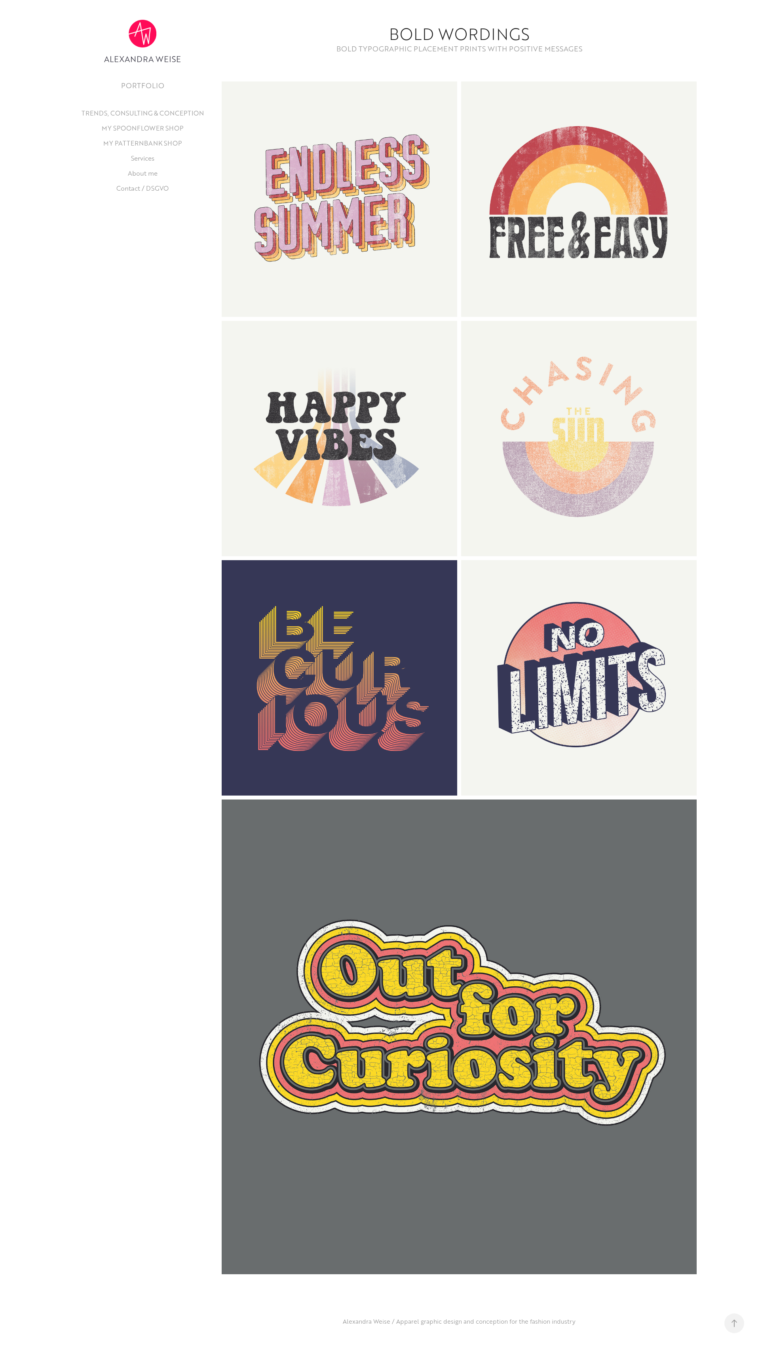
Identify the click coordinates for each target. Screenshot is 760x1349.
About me (143, 173)
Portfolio (142, 85)
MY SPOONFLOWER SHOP (142, 128)
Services (142, 158)
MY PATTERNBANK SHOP (142, 143)
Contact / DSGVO (142, 188)
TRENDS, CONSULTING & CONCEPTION (143, 112)
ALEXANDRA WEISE (142, 58)
